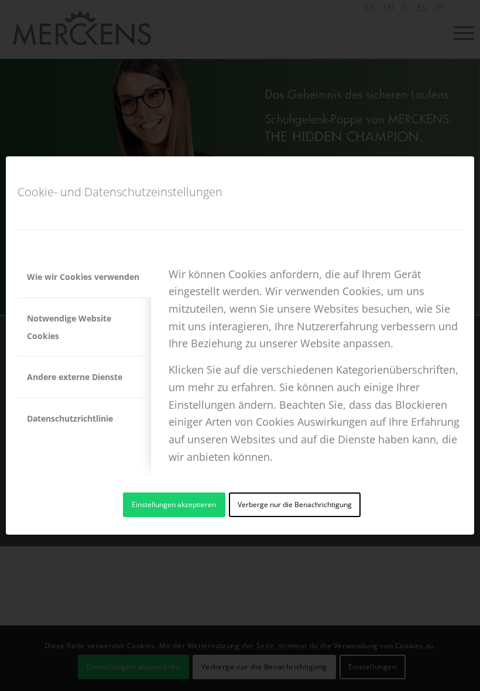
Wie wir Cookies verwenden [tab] (83, 276)
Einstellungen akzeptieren (174, 504)
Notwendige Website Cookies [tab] (69, 327)
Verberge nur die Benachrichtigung (295, 504)
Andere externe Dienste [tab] (74, 376)
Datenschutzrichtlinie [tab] (70, 418)
